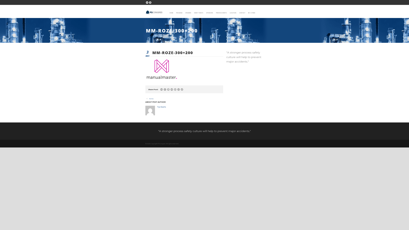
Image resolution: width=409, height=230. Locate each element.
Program (179, 13)
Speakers (188, 13)
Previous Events (221, 13)
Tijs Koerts (161, 107)
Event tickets (198, 13)
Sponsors (209, 13)
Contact (242, 13)
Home (171, 13)
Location (233, 13)
